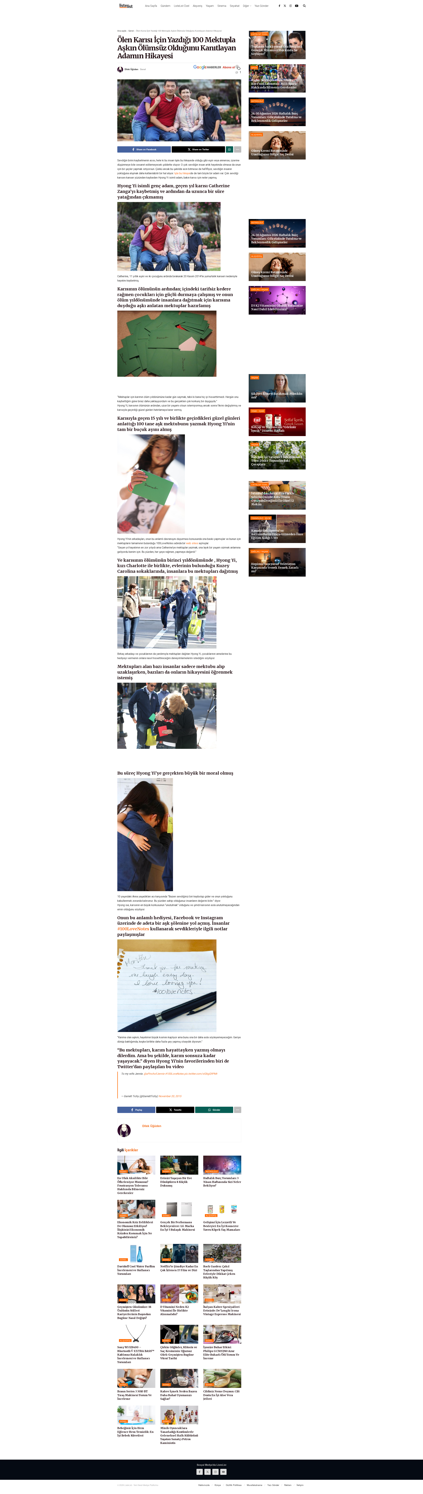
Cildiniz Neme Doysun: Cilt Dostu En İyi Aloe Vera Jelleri (221, 1395)
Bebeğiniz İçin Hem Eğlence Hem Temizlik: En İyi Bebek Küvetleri (135, 1431)
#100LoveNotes (133, 928)
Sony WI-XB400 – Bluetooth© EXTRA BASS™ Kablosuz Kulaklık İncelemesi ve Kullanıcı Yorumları (135, 1355)
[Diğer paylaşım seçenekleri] (237, 149)
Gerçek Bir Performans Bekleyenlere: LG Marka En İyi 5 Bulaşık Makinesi (177, 1226)
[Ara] (304, 5)
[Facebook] (279, 6)
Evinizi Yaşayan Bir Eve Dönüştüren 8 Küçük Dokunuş (176, 1181)
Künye (218, 1485)
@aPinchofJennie (154, 1073)
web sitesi (192, 543)
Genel (131, 30)
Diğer (246, 5)
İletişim (300, 1485)
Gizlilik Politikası (234, 1485)
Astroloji (212, 1171)
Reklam (287, 1485)
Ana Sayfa (151, 5)
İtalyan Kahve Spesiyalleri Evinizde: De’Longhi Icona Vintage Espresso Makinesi (222, 1310)
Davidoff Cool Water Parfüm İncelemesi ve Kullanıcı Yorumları (136, 1270)
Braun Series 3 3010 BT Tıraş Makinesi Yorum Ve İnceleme (134, 1395)
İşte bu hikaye (182, 173)
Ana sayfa (121, 30)
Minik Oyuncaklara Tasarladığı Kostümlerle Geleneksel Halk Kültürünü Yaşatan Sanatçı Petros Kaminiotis (179, 1435)
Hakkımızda (204, 1485)
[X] (285, 5)
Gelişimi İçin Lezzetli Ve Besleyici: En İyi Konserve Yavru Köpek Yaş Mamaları (221, 1226)
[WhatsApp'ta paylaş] (229, 149)
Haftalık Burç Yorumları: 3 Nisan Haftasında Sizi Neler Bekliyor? (222, 1181)
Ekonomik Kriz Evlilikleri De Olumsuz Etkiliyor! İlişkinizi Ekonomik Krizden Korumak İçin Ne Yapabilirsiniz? (135, 1230)
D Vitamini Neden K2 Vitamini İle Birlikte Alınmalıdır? (174, 1310)
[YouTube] (296, 5)
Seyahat (234, 5)
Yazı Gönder (262, 5)
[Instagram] (290, 5)
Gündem (165, 5)
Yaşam (210, 5)
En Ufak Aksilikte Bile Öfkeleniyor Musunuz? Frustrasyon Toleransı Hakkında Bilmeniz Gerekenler (132, 1185)
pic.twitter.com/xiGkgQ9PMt (200, 1073)
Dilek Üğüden (131, 69)
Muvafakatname (254, 1485)
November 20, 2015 (170, 1096)
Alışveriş (197, 5)
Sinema (221, 5)
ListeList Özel (181, 5)
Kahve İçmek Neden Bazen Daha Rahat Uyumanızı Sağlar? (178, 1395)
